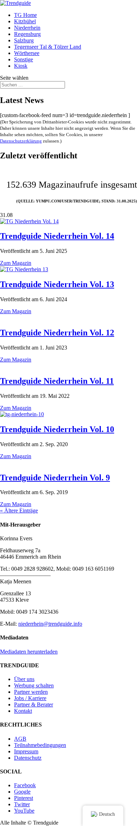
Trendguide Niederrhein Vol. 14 (57, 236)
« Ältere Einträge (19, 511)
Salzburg (24, 40)
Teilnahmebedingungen (40, 745)
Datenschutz (27, 758)
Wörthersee (26, 53)
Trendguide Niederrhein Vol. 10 (57, 429)
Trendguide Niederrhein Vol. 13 (57, 284)
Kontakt (23, 711)
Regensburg (27, 34)
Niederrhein (27, 28)
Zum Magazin (15, 263)
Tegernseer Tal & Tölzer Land (47, 47)
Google (22, 792)
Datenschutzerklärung (21, 141)
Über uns (24, 679)
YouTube (24, 811)
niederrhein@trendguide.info (50, 624)
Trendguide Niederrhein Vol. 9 (55, 477)
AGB (20, 739)
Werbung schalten (34, 685)
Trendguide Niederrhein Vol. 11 (57, 380)
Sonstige (23, 59)
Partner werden (31, 692)
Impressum (26, 751)
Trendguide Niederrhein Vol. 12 (57, 332)
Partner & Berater (33, 704)
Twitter (22, 804)
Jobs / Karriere (30, 698)
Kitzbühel (25, 21)
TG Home (25, 15)
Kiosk (20, 66)
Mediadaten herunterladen (29, 652)
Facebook (25, 785)
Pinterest (23, 798)
